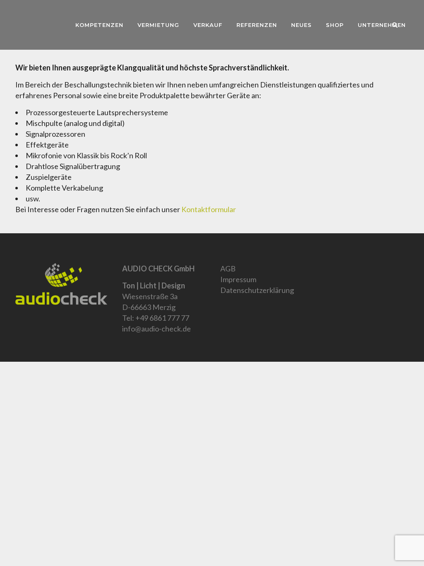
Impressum (238, 279)
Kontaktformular (208, 209)
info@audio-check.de (156, 328)
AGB (228, 268)
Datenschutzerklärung (257, 290)
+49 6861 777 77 (162, 317)
